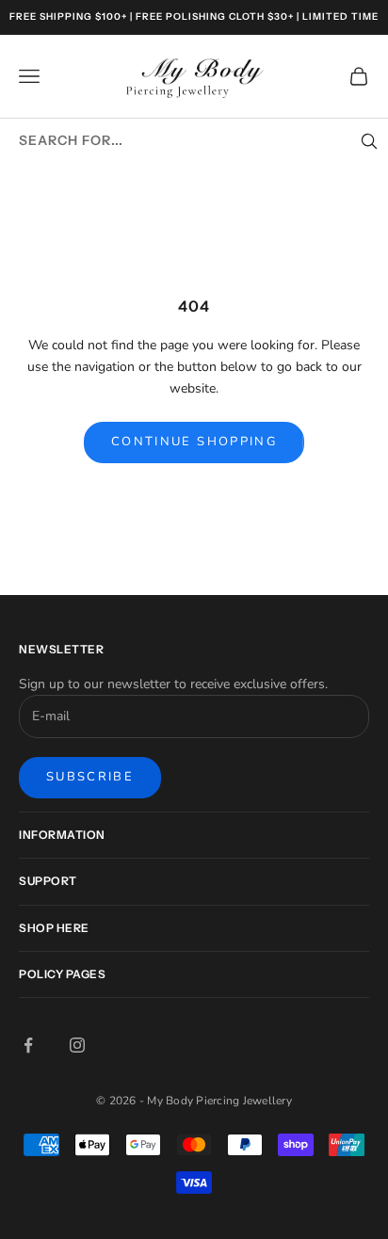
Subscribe (90, 776)
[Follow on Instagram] (77, 1045)
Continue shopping (194, 441)
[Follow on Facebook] (28, 1045)
